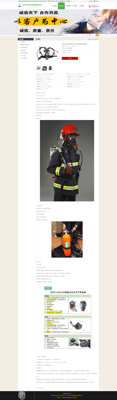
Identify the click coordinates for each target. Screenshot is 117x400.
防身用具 (71, 48)
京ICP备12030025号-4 (63, 395)
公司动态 (81, 6)
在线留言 (70, 58)
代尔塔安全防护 (24, 47)
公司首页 (54, 6)
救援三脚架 (23, 50)
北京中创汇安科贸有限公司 (72, 395)
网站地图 (74, 397)
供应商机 (61, 6)
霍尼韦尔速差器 (24, 52)
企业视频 (68, 6)
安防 (67, 48)
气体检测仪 (23, 42)
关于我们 (74, 6)
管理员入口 (71, 397)
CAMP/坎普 (23, 55)
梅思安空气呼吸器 (24, 44)
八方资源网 (63, 397)
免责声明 (67, 397)
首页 (92, 39)
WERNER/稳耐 (24, 58)
